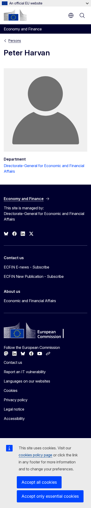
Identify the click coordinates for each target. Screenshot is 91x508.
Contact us (13, 362)
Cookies (11, 390)
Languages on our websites (27, 381)
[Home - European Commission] (15, 15)
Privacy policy (16, 399)
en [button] (71, 15)
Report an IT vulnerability (25, 371)
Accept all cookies (39, 482)
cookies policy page (35, 455)
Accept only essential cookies (50, 496)
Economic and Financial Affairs (30, 300)
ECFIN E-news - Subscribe (26, 267)
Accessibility (14, 418)
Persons (14, 41)
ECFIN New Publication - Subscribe (34, 276)
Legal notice (14, 409)
